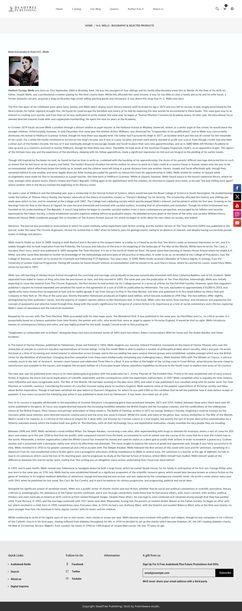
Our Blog (95, 8)
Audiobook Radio (21, 564)
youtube (76, 578)
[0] (224, 9)
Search (15, 571)
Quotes (114, 8)
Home (59, 8)
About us (158, 8)
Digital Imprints (20, 586)
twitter (76, 571)
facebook (77, 564)
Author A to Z (136, 8)
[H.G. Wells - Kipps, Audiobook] (24, 70)
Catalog (76, 8)
